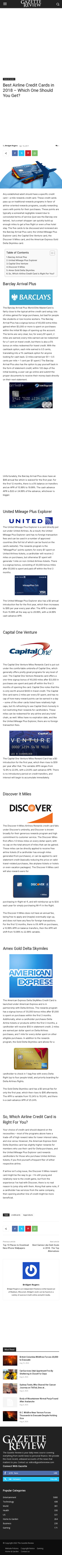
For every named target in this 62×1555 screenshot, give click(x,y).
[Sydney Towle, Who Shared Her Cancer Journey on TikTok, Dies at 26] (10, 1388)
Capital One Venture (18, 263)
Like (55, 1473)
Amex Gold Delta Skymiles (22, 270)
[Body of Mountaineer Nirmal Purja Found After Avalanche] (10, 1402)
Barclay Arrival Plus (17, 257)
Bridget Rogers (11, 145)
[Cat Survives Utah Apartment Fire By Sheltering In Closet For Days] (10, 1374)
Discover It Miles (17, 267)
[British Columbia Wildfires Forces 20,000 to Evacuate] (10, 1361)
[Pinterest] (28, 153)
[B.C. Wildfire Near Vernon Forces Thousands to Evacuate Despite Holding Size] (10, 1416)
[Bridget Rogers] (31, 1270)
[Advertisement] (31, 41)
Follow (53, 1479)
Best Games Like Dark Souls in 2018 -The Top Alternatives (45, 1248)
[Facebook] (15, 153)
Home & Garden (9, 79)
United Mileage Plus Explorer (23, 260)
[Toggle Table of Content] (51, 253)
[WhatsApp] (35, 153)
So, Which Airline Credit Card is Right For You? (31, 273)
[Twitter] (21, 153)
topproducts (28, 1215)
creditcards (15, 1215)
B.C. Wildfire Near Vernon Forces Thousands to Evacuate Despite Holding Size (38, 1415)
